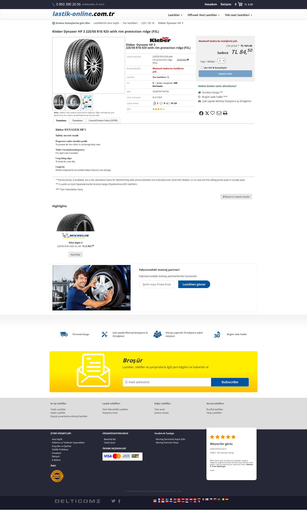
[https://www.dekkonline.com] (175, 499)
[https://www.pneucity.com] (218, 499)
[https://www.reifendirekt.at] (194, 499)
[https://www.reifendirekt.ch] (162, 499)
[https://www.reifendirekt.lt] (178, 502)
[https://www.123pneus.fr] (159, 499)
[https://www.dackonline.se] (167, 499)
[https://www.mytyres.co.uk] (186, 499)
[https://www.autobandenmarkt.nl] (183, 499)
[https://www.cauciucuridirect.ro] (159, 502)
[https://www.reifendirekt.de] (155, 499)
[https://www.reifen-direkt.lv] (183, 502)
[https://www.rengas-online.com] (207, 499)
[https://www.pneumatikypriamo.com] (215, 499)
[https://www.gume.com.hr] (170, 502)
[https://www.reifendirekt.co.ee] (175, 502)
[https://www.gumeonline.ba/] (199, 502)
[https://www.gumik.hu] (226, 499)
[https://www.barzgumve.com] (167, 502)
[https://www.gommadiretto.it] (170, 499)
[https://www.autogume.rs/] (186, 502)
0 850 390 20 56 (68, 4)
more (212, 470)
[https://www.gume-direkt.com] (199, 499)
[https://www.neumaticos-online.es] (191, 499)
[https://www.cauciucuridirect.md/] (194, 502)
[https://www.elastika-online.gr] (162, 502)
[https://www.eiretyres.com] (223, 499)
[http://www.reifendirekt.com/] (191, 502)
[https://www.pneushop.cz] (210, 499)
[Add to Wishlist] (213, 113)
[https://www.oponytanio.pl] (155, 502)
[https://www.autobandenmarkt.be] (202, 499)
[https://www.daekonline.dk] (178, 499)
